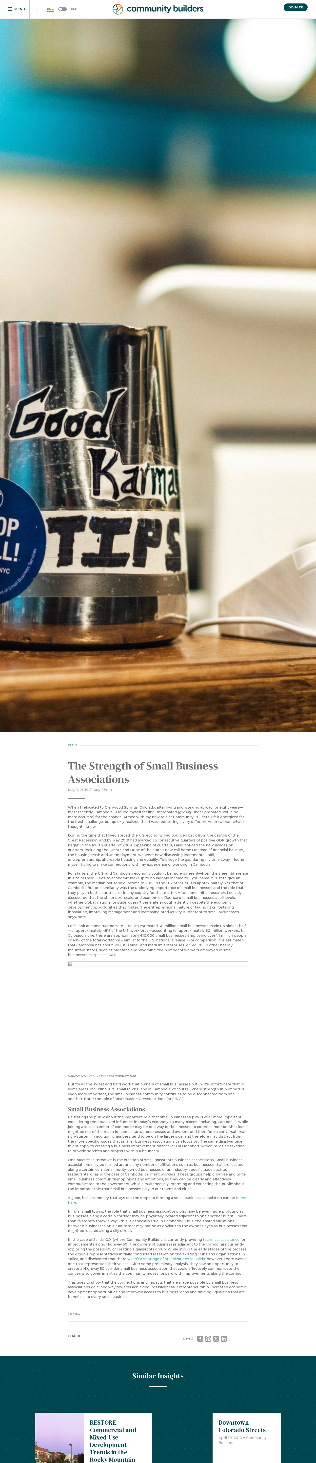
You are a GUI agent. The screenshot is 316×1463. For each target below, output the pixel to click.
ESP (74, 9)
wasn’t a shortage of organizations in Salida (166, 1259)
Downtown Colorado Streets (242, 1426)
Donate (295, 7)
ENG (50, 9)
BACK (74, 1336)
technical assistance (221, 1239)
